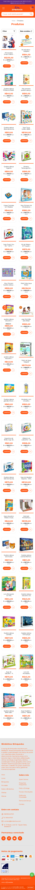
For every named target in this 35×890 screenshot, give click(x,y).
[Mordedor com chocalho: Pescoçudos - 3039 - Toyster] (30, 412)
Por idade (4, 785)
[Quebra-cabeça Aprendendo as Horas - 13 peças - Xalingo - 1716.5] (13, 140)
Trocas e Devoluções (25, 792)
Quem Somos (23, 779)
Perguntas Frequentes (23, 784)
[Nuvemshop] (7, 882)
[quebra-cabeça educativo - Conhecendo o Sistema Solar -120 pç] (13, 334)
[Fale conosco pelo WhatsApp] (32, 875)
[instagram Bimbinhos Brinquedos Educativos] (3, 838)
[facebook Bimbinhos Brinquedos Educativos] (9, 838)
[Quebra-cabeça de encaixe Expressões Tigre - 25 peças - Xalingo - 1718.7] (13, 568)
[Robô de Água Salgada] (30, 373)
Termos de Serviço (25, 801)
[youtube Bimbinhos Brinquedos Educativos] (14, 838)
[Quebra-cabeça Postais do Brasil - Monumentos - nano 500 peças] (13, 102)
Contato (21, 804)
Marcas (3, 796)
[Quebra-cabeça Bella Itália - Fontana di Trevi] (13, 724)
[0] (31, 9)
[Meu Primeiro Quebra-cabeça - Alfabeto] (13, 296)
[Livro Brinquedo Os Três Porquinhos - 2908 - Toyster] (13, 607)
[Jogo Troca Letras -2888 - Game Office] (30, 140)
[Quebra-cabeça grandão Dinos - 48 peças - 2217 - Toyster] (13, 412)
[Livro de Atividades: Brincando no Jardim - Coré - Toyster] (30, 685)
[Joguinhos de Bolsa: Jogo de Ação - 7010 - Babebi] (13, 451)
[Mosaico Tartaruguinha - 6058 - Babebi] (30, 179)
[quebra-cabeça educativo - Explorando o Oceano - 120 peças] (13, 370)
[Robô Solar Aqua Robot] (30, 296)
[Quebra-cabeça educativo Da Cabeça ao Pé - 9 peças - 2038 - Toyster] (30, 607)
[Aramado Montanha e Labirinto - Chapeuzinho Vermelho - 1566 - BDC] (30, 529)
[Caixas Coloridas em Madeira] (13, 218)
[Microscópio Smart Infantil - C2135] (13, 66)
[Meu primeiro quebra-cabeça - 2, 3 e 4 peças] (30, 102)
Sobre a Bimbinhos (7, 789)
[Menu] (3, 8)
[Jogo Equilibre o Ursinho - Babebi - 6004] (30, 724)
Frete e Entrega (24, 788)
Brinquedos (5, 782)
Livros (3, 778)
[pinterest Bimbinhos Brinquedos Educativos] (20, 838)
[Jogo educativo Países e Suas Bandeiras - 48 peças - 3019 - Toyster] (13, 529)
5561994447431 (9, 814)
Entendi (30, 887)
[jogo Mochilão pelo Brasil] (30, 332)
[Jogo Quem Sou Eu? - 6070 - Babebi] (13, 257)
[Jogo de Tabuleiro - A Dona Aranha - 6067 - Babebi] (13, 685)
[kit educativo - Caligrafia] (30, 63)
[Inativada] (4, 868)
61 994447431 (8, 818)
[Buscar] (31, 14)
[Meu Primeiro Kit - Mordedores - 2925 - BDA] (30, 218)
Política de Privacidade (23, 796)
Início (13, 21)
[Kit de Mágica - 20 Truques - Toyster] (30, 257)
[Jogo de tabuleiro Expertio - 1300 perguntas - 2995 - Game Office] (30, 490)
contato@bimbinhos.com (12, 821)
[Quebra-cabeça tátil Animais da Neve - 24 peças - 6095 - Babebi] (13, 490)
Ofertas (3, 792)
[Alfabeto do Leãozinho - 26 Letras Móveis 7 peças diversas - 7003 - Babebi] (30, 451)
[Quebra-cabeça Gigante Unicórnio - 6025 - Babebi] (13, 179)
